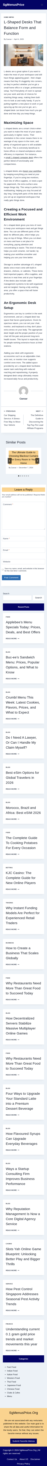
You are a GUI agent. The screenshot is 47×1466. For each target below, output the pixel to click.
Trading (9, 903)
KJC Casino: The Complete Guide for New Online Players (21, 878)
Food (8, 617)
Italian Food (12, 1374)
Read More (12, 638)
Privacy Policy (23, 1464)
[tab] (18, 476)
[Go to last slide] (10, 461)
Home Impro (9, 17)
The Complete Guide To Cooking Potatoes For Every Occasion (21, 843)
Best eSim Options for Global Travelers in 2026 (22, 777)
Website (6, 562)
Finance (9, 1324)
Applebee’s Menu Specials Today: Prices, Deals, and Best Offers (23, 627)
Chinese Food (13, 1389)
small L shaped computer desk (19, 157)
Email (6, 550)
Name (6, 538)
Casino (9, 1244)
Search (6, 593)
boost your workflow (32, 171)
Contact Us (12, 1459)
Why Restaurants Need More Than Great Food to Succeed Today (23, 988)
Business (10, 943)
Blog (8, 652)
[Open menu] (42, 5)
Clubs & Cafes (13, 1393)
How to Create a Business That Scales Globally (22, 953)
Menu (9, 1396)
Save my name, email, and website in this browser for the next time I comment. (24, 569)
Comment (8, 504)
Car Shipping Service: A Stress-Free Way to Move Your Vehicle (12, 418)
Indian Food (12, 1371)
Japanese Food (14, 1385)
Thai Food (11, 1382)
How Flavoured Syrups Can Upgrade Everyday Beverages (23, 1139)
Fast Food (11, 1367)
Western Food (13, 1378)
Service (9, 1284)
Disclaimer (35, 1459)
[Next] (37, 461)
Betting (9, 868)
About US (24, 1459)
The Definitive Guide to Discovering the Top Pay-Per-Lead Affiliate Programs (35, 419)
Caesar (9, 39)
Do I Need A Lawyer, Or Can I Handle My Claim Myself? (21, 742)
